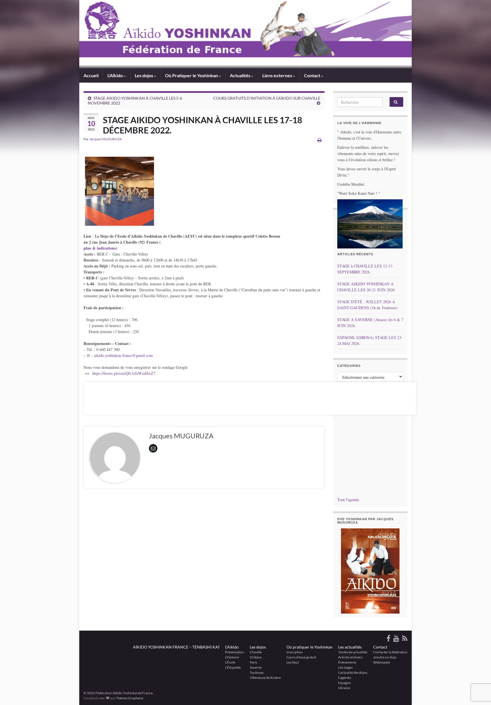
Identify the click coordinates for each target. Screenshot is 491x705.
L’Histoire (232, 657)
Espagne (344, 683)
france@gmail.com (137, 355)
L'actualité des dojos (352, 672)
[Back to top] (478, 671)
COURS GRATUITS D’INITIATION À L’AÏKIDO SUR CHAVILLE (266, 98)
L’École (230, 662)
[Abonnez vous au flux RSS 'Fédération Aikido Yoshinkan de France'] (404, 637)
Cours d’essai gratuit (301, 657)
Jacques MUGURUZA (105, 139)
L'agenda (344, 677)
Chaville (256, 652)
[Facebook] (388, 637)
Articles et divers (350, 657)
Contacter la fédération (390, 652)
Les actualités (350, 647)
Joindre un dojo (384, 657)
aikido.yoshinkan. (108, 355)
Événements (347, 662)
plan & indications (100, 248)
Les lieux (292, 662)
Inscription (294, 652)
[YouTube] (396, 637)
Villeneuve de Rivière (265, 677)
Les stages (345, 667)
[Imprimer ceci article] (319, 140)
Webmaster (381, 662)
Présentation (234, 652)
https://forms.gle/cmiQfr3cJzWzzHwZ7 (123, 373)
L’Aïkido (232, 647)
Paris (253, 662)
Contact (380, 647)
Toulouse (256, 672)
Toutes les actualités (352, 652)
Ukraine (344, 688)
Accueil (91, 75)
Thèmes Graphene (129, 698)
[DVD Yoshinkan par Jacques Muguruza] (370, 571)
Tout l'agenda (348, 499)
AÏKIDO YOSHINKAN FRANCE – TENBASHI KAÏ (176, 647)
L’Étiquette (233, 667)
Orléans (256, 657)
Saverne (256, 667)
